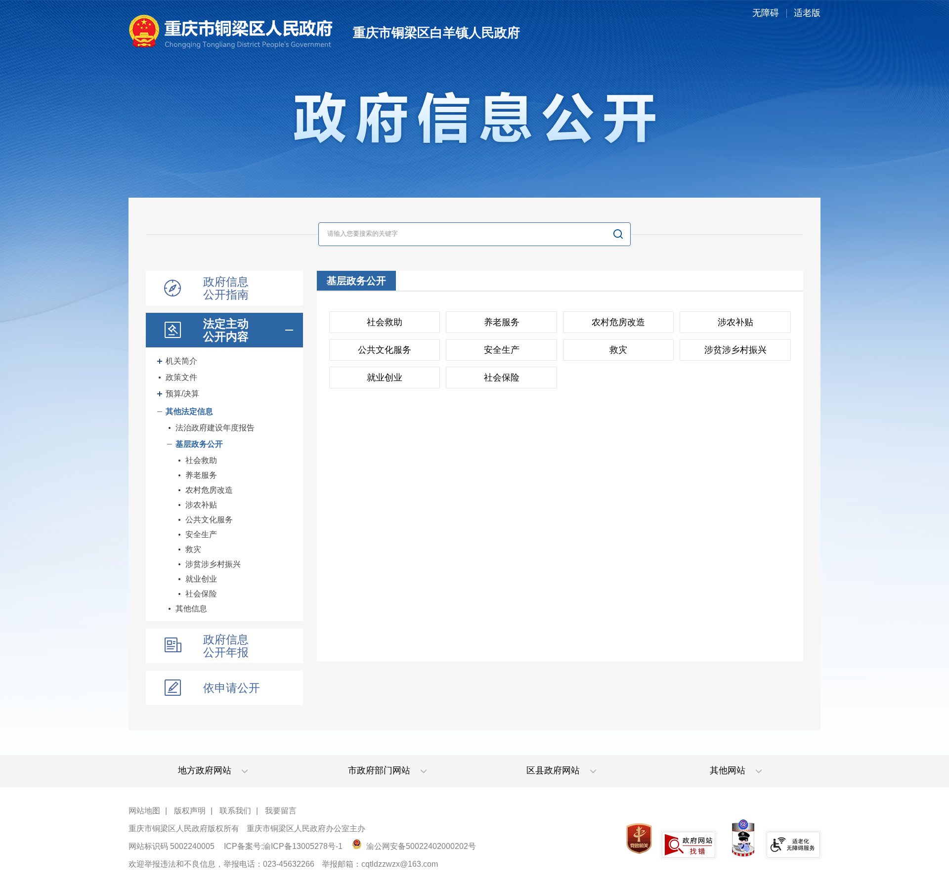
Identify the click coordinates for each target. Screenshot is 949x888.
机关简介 (181, 361)
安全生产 (201, 534)
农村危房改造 (209, 490)
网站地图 (144, 810)
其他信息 (191, 608)
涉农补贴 (201, 505)
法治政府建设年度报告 (215, 427)
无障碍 (765, 13)
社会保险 (201, 594)
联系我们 (235, 810)
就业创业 (201, 579)
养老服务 (201, 475)
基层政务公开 (199, 444)
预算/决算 (182, 393)
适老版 (807, 13)
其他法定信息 (189, 411)
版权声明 (190, 810)
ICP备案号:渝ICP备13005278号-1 (283, 846)
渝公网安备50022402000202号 (420, 846)
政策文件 (181, 377)
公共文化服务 (209, 519)
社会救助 (201, 460)
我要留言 (281, 810)
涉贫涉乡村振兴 (213, 564)
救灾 (193, 549)
